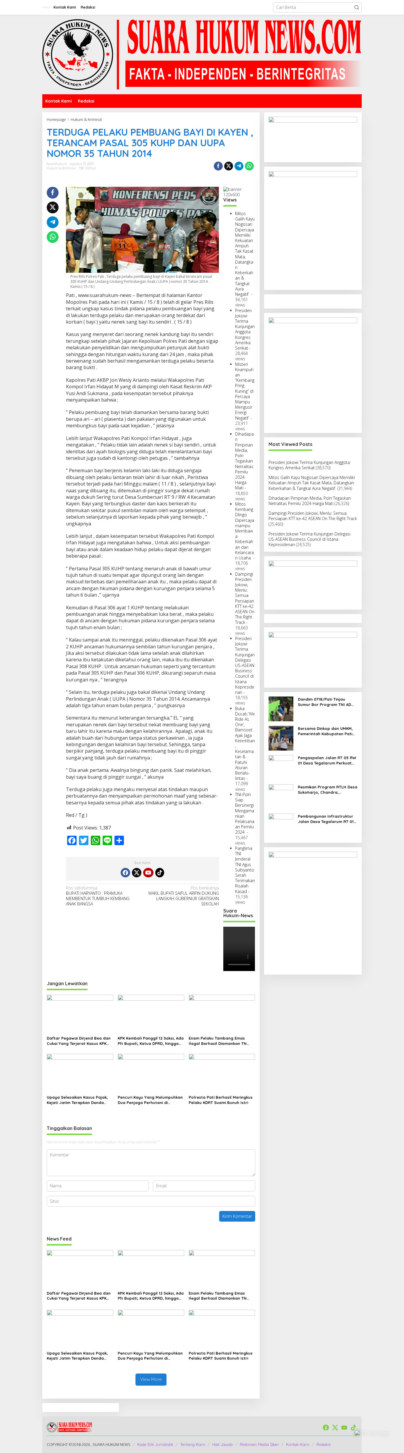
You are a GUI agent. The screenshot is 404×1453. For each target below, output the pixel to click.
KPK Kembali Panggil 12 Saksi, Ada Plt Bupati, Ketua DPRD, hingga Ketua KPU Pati (151, 1041)
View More (151, 1379)
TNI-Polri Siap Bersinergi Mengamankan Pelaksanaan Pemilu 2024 (244, 813)
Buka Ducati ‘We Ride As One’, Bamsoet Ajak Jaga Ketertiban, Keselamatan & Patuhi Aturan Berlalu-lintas (245, 743)
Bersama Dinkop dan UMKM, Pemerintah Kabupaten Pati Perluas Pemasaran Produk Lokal (325, 731)
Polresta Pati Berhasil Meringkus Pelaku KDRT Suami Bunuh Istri (221, 1100)
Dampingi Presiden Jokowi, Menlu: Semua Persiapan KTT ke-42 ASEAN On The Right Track (244, 598)
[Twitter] (136, 872)
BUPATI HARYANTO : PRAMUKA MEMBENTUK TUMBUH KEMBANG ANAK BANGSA (98, 896)
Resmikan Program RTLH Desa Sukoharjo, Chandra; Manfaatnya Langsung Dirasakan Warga (327, 790)
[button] (357, 7)
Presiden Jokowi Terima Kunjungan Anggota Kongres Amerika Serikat (245, 329)
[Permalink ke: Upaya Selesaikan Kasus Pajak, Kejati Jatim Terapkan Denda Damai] (80, 1073)
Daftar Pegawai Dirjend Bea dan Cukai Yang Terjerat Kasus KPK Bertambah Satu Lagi (79, 1041)
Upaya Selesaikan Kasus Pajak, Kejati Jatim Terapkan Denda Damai (77, 1100)
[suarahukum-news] (202, 54)
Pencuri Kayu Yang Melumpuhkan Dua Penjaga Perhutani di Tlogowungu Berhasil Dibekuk (150, 1100)
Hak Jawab (222, 1444)
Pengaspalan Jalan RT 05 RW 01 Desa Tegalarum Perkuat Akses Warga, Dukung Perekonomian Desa (327, 760)
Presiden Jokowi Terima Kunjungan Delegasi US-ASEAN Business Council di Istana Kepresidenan (245, 665)
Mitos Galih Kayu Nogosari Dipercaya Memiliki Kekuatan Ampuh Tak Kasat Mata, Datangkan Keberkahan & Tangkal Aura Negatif (245, 254)
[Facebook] (125, 872)
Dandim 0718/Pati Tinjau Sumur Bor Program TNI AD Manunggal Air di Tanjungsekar (324, 702)
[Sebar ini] (218, 166)
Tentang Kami (192, 1444)
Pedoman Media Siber (259, 1444)
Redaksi (323, 1444)
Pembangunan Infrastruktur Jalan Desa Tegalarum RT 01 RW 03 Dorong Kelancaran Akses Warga (326, 819)
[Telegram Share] (239, 166)
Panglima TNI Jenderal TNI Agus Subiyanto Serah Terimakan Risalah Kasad (245, 869)
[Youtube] (148, 872)
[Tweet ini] (228, 166)
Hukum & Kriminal (61, 168)
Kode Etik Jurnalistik (155, 1444)
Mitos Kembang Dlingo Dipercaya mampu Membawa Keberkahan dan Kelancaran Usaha (244, 531)
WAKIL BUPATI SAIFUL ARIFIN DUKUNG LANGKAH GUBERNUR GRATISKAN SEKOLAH (183, 896)
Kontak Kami (297, 1444)
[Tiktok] (159, 872)
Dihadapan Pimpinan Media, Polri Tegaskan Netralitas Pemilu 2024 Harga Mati (244, 461)
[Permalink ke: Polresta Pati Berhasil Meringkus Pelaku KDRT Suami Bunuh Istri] (222, 1073)
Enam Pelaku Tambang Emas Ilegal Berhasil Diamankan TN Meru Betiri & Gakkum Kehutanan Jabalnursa (221, 1041)
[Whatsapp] (249, 166)
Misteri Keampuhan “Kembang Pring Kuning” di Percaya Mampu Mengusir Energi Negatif (244, 391)
